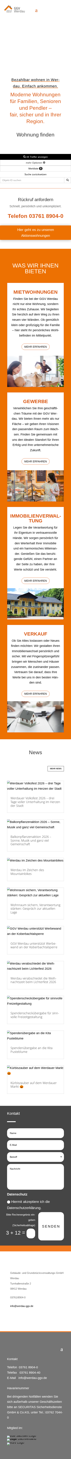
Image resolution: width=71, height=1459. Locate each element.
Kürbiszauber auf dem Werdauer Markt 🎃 (34, 1085)
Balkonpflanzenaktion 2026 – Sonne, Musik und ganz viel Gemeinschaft (31, 840)
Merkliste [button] (34, 168)
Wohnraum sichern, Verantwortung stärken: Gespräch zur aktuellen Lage (35, 908)
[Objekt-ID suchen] (67, 180)
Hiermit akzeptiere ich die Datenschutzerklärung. (28, 1205)
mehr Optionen (34, 162)
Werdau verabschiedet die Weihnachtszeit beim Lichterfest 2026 (34, 980)
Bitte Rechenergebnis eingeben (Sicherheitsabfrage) (20, 1220)
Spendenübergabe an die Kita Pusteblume (32, 1050)
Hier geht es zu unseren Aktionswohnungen (35, 232)
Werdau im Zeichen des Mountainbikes (27, 872)
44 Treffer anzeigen (37, 157)
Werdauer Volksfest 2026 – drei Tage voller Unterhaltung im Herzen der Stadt (35, 802)
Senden (51, 1226)
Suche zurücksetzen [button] (35, 174)
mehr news (56, 769)
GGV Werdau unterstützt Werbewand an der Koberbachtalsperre (34, 945)
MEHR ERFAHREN (35, 346)
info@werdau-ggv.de (21, 1306)
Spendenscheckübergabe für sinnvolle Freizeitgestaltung (35, 1015)
